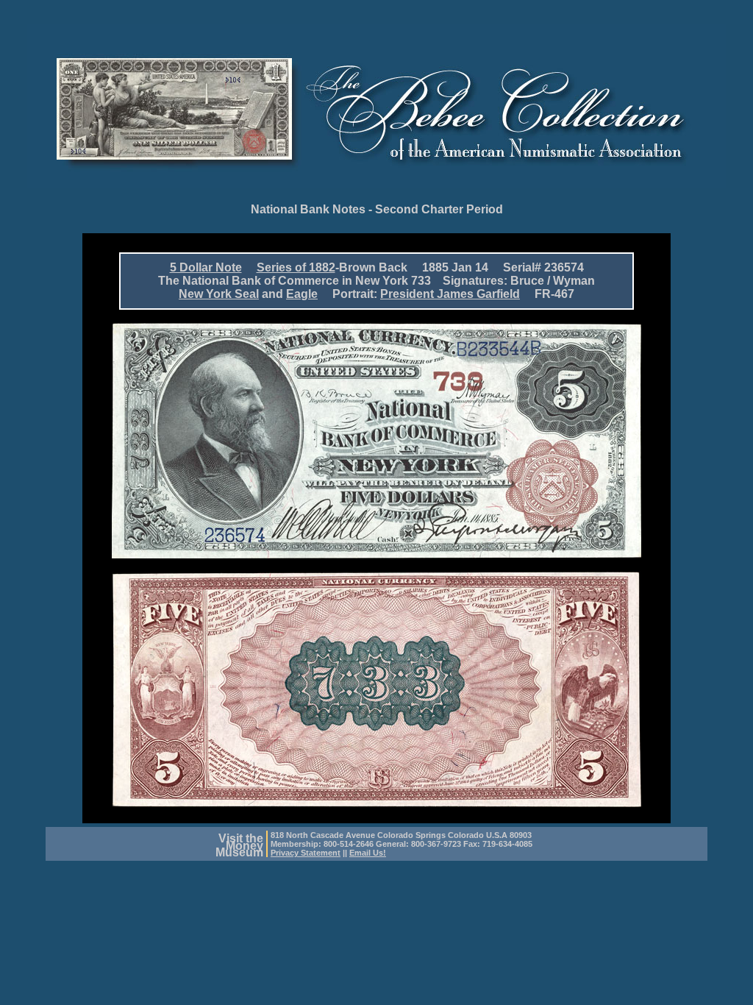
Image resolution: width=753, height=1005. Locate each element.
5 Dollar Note (206, 267)
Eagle (302, 294)
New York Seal (219, 294)
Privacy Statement (305, 852)
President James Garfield (450, 294)
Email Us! (367, 852)
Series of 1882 (296, 267)
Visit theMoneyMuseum (239, 845)
